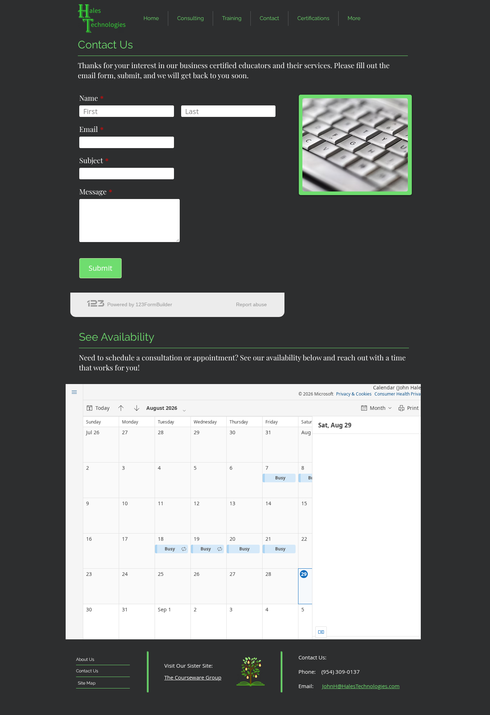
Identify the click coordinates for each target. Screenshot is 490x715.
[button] (269, 18)
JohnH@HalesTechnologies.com (361, 686)
